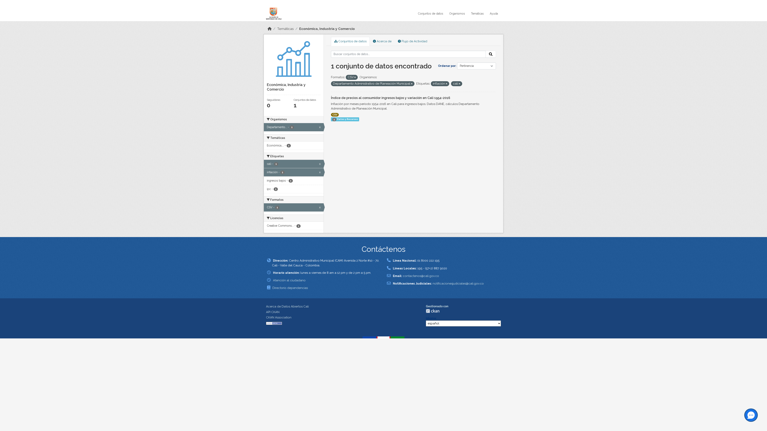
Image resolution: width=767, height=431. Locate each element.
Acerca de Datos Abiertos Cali (287, 306)
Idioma (431, 318)
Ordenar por (447, 65)
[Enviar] (491, 54)
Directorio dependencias (290, 288)
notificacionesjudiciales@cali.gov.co (458, 283)
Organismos (457, 13)
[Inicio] (270, 29)
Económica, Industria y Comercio (327, 29)
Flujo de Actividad (414, 41)
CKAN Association (278, 317)
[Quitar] (355, 77)
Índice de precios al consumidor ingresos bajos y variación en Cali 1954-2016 (390, 98)
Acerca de (383, 41)
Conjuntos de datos (430, 13)
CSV (334, 114)
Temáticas (477, 13)
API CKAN (272, 312)
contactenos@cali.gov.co (421, 276)
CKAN (432, 311)
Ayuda (494, 13)
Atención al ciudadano (289, 280)
